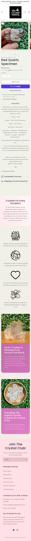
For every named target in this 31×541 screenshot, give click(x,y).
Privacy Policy (7, 471)
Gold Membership (8, 489)
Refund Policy (7, 475)
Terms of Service (8, 482)
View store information (9, 99)
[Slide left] (12, 54)
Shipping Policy (7, 478)
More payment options (15, 90)
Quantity (3, 73)
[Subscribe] (26, 460)
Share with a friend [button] (8, 171)
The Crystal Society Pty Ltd (13, 537)
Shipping (10, 70)
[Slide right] (19, 54)
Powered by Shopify (22, 537)
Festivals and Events (9, 485)
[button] (2, 12)
